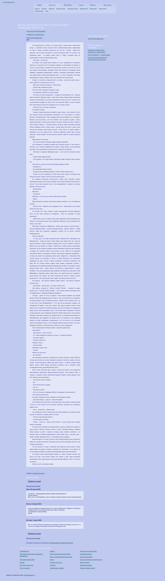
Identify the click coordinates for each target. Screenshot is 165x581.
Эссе (46, 11)
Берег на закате (25, 568)
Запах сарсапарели (86, 557)
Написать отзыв (34, 481)
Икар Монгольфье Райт (27, 559)
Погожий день (24, 551)
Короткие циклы (60, 8)
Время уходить (85, 562)
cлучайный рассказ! (38, 473)
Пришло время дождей (87, 568)
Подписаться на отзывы (33, 486)
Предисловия (102, 8)
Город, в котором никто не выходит (61, 557)
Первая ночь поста (56, 562)
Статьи (81, 5)
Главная (39, 5)
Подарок (52, 565)
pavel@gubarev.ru (29, 575)
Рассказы (44, 8)
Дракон (52, 551)
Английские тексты (72, 8)
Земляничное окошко (57, 568)
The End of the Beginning (95, 38)
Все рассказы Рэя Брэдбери (36, 31)
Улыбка (22, 562)
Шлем (52, 559)
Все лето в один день (26, 565)
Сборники (51, 8)
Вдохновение (68, 5)
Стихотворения (39, 11)
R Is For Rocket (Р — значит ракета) (99, 55)
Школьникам (93, 8)
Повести (37, 8)
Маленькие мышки (86, 565)
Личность (93, 5)
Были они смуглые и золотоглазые (91, 559)
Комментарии (84, 8)
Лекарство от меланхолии (35, 34)
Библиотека (52, 5)
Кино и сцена (107, 5)
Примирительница (86, 554)
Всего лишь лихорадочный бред (60, 554)
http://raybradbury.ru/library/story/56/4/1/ (61, 543)
